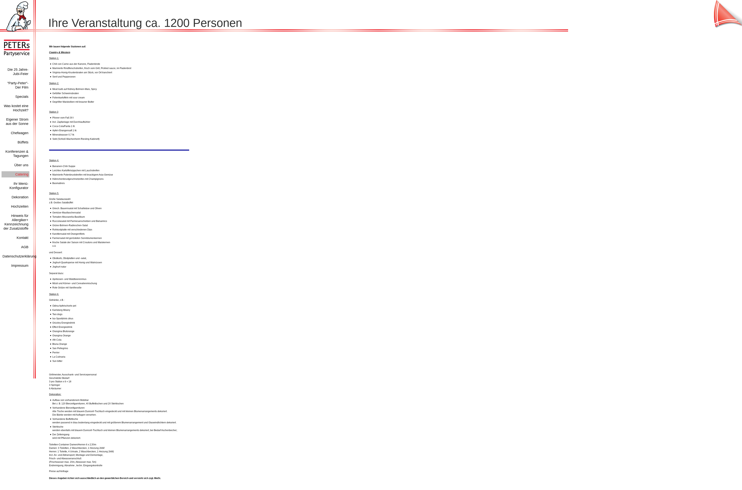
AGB (24, 247)
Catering (21, 174)
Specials (21, 97)
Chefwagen (19, 133)
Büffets (23, 142)
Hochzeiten (19, 206)
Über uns (21, 165)
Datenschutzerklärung (19, 256)
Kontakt (22, 238)
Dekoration (20, 197)
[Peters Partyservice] (18, 31)
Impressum (19, 266)
